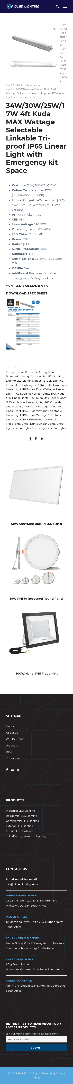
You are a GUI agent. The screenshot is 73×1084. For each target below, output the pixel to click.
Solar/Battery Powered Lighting (26, 836)
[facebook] (7, 770)
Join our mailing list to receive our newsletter (32, 1033)
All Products (63, 32)
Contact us (13, 758)
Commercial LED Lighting (46, 376)
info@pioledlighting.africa (22, 884)
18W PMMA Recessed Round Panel (36, 598)
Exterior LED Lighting (19, 380)
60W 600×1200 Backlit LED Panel (36, 523)
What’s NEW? (15, 739)
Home (10, 726)
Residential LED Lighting (21, 815)
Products (12, 745)
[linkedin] (12, 770)
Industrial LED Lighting (48, 380)
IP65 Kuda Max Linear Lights (32, 393)
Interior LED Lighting (19, 385)
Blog (9, 752)
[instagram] (18, 770)
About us (12, 732)
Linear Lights (29, 423)
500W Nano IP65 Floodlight (36, 673)
